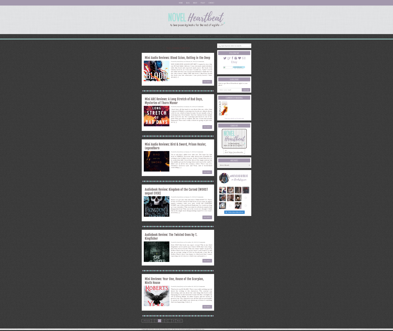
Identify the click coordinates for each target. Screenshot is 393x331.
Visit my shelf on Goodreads (234, 118)
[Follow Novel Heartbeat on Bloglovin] (239, 67)
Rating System (187, 36)
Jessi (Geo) (180, 61)
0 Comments (200, 61)
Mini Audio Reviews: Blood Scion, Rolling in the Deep (177, 58)
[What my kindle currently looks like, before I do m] (245, 205)
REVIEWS (169, 36)
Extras (238, 36)
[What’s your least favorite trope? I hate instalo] (238, 197)
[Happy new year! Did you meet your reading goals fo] (238, 190)
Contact (211, 3)
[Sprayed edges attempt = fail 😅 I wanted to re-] (230, 205)
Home (181, 3)
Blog (188, 3)
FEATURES (204, 36)
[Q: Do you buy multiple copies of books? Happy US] (230, 190)
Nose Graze (247, 329)
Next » (179, 321)
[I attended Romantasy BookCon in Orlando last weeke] (222, 190)
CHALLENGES (222, 36)
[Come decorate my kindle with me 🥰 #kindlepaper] (238, 205)
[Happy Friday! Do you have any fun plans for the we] (245, 190)
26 (173, 321)
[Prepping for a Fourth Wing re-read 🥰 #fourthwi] (222, 205)
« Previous (146, 321)
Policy (203, 3)
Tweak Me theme (234, 329)
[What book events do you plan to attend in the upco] (222, 197)
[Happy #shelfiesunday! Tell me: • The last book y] (230, 197)
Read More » (207, 82)
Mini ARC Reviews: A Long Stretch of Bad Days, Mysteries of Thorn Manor (174, 101)
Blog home (155, 36)
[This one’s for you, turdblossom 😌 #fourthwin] (245, 197)
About (195, 3)
